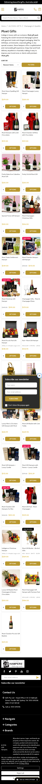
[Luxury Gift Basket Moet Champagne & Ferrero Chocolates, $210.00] (11, 578)
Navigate (10, 718)
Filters (31, 65)
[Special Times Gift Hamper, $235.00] (11, 204)
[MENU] (2, 9)
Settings (20, 768)
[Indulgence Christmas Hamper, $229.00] (11, 537)
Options (12, 106)
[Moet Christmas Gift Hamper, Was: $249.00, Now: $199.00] (11, 287)
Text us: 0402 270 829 (28, 779)
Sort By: (4, 61)
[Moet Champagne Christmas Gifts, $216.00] (31, 204)
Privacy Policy (24, 763)
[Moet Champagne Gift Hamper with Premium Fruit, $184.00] (31, 578)
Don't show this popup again (18, 405)
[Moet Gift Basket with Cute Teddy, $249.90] (31, 412)
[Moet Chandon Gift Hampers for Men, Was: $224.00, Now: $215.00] (11, 495)
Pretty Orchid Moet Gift (30, 174)
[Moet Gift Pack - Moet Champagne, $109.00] (31, 495)
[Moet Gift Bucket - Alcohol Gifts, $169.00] (31, 537)
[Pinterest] (16, 671)
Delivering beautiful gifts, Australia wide (20, 2)
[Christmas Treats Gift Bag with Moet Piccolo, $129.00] (11, 371)
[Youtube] (22, 671)
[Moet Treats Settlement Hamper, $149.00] (11, 246)
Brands (9, 730)
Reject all (20, 773)
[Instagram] (27, 671)
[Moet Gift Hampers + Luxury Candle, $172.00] (11, 454)
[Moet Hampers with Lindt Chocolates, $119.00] (11, 121)
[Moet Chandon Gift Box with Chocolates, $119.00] (31, 121)
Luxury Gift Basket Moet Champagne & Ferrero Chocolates (9, 592)
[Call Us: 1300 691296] (35, 9)
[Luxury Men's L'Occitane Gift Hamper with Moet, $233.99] (11, 412)
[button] (39, 375)
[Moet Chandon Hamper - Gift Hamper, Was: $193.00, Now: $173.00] (31, 246)
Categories (11, 724)
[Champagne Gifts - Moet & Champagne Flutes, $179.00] (31, 287)
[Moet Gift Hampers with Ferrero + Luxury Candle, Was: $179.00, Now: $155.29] (31, 454)
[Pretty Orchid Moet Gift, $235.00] (31, 163)
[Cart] (39, 9)
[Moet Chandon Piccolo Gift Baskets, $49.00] (11, 622)
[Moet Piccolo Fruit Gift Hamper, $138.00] (11, 329)
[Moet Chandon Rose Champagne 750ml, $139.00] (31, 371)
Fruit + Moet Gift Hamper (30, 340)
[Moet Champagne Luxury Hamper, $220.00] (31, 80)
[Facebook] (4, 671)
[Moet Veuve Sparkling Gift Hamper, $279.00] (11, 80)
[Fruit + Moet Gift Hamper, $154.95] (31, 329)
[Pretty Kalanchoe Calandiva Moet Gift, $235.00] (11, 163)
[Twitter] (10, 671)
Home (3, 26)
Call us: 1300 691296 (12, 707)
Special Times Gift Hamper (11, 216)
